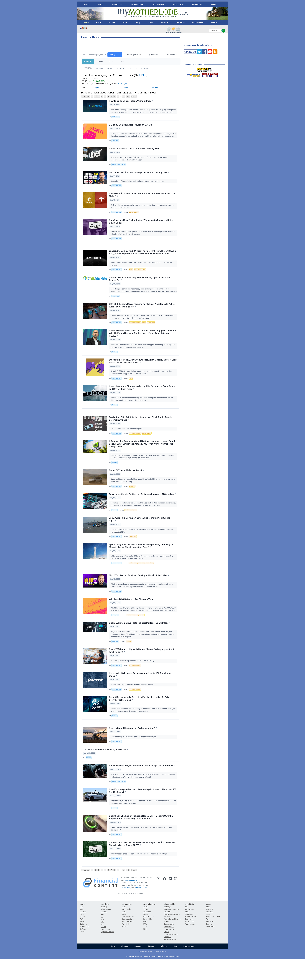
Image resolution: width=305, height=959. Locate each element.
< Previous (85, 96)
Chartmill (88, 757)
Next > (133, 96)
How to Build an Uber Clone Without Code (131, 101)
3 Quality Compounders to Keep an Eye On (130, 125)
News (86, 4)
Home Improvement (171, 934)
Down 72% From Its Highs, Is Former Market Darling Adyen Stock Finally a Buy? (141, 650)
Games (145, 914)
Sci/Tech (83, 929)
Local (86, 22)
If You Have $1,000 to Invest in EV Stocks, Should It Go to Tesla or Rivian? (142, 194)
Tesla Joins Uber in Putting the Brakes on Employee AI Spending (142, 494)
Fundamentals (169, 929)
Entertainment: (149, 904)
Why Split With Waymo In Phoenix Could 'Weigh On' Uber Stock (142, 765)
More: (208, 904)
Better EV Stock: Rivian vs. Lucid (126, 470)
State (98, 22)
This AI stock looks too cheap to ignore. (127, 429)
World (124, 22)
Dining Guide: (169, 904)
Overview (100, 68)
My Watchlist (153, 55)
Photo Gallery (210, 921)
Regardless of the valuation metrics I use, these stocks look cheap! (138, 181)
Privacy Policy (126, 888)
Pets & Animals (190, 924)
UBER (142, 75)
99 (123, 96)
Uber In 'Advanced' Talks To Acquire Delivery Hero (135, 148)
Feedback (138, 946)
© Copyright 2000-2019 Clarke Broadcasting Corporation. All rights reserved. (152, 956)
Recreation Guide (128, 921)
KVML (145, 924)
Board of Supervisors (213, 916)
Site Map (151, 946)
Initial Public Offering (140, 269)
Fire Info (124, 926)
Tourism (214, 22)
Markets (87, 61)
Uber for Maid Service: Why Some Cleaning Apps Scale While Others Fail (139, 278)
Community (117, 4)
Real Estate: (169, 927)
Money (137, 22)
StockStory (115, 140)
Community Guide (128, 916)
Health (124, 912)
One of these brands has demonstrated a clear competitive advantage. (139, 854)
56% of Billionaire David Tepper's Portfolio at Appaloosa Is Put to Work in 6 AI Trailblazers (142, 305)
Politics (82, 921)
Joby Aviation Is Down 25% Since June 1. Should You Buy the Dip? (139, 519)
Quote (97, 87)
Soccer (103, 927)
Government (132, 536)
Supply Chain (151, 322)
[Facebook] (164, 882)
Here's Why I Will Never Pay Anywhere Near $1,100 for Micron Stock (140, 674)
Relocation (167, 937)
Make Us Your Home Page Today (198, 45)
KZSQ (145, 926)
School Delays (198, 22)
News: (82, 904)
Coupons (209, 924)
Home (113, 946)
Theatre (145, 909)
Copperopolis (169, 924)
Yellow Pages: (211, 926)
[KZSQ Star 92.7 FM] (193, 74)
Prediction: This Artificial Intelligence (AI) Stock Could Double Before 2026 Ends (140, 418)
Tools (122, 61)
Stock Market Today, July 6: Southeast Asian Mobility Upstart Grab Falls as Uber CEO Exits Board (143, 361)
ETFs (111, 61)
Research (155, 87)
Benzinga (114, 351)
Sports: (104, 914)
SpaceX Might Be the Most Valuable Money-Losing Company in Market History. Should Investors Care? (141, 545)
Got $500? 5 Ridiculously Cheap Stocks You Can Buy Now (139, 172)
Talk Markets (115, 116)
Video (208, 914)
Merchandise (189, 909)
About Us (124, 946)
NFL (102, 917)
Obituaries (180, 22)
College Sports (106, 929)
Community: (127, 904)
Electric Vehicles (133, 212)
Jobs (186, 907)
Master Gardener (170, 939)
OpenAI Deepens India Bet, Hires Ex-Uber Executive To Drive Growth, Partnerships (139, 698)
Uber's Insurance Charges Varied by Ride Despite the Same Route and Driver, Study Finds (142, 387)
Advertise (164, 946)
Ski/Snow (104, 912)
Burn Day (104, 907)
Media (213, 4)
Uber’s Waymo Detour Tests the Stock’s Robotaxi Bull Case (140, 623)
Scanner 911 (210, 909)
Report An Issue (188, 946)
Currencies (120, 68)
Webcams (165, 22)
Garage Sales (189, 921)
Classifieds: (189, 904)
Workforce (132, 486)
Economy (129, 641)
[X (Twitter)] (158, 882)
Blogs (124, 914)
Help (175, 946)
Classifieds (197, 4)
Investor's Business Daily (119, 164)
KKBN (145, 929)
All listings (167, 907)
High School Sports (107, 932)
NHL (102, 924)
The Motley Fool (116, 185)
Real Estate (178, 4)
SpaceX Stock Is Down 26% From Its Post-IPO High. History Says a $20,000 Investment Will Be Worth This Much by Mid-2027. (142, 252)
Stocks (100, 61)
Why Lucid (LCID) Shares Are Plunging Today (132, 599)
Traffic (150, 22)
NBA (102, 922)
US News (111, 22)
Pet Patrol (125, 924)
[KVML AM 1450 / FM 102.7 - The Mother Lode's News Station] (204, 69)
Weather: (105, 904)
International (132, 68)
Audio (208, 907)
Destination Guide (128, 919)
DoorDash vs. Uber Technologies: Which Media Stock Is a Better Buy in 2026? (141, 221)
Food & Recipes (148, 916)
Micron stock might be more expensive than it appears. (133, 685)
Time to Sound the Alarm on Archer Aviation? (133, 728)
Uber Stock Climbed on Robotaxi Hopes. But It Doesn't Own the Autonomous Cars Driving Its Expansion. (141, 817)
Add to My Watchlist (124, 84)
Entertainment (137, 4)
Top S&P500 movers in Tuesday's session (105, 749)
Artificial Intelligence (134, 322)
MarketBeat (115, 641)
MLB (102, 919)
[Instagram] (175, 882)
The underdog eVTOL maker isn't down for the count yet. (134, 737)
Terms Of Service (141, 888)
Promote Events (190, 916)
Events (124, 907)
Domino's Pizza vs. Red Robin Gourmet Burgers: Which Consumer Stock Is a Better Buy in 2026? (142, 843)
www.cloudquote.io (130, 880)
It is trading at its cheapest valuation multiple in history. (133, 661)
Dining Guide (158, 4)
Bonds (131, 269)
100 (128, 96)
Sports (100, 4)
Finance (166, 932)
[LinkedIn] (170, 882)
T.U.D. (208, 919)
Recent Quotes (132, 55)
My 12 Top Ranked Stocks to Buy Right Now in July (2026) (139, 575)
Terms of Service (145, 952)
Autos (187, 912)
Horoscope (147, 912)
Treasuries (145, 68)
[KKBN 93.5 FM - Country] (209, 74)
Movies (145, 907)
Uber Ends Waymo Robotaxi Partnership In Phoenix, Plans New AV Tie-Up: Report (142, 790)
